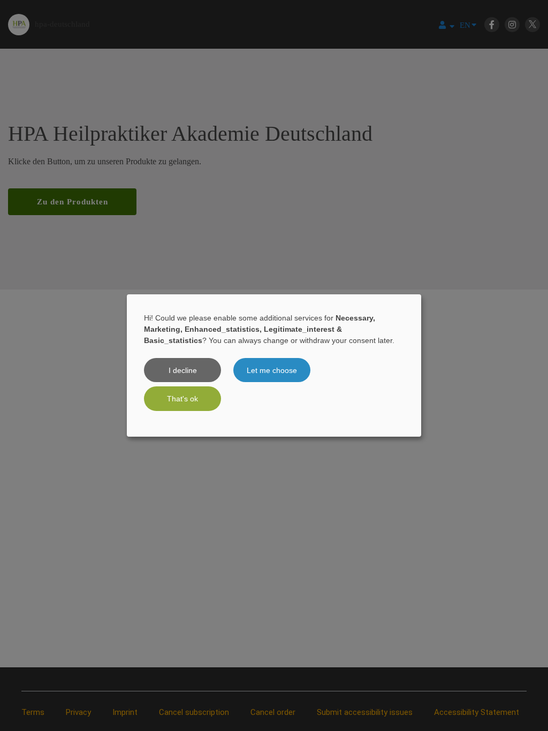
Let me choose (272, 370)
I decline (183, 370)
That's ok (182, 398)
